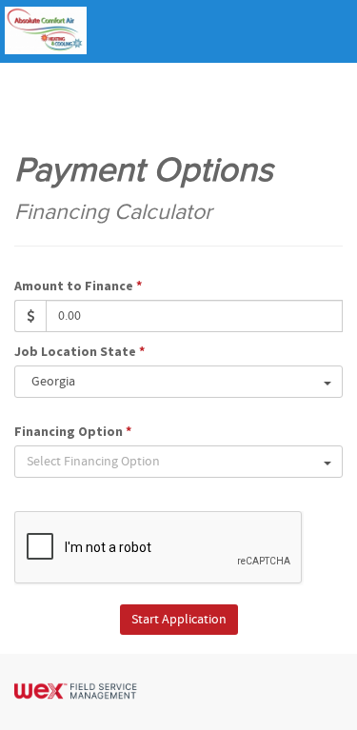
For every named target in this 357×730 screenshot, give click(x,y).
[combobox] (178, 381)
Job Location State (79, 351)
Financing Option (72, 431)
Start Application (179, 619)
